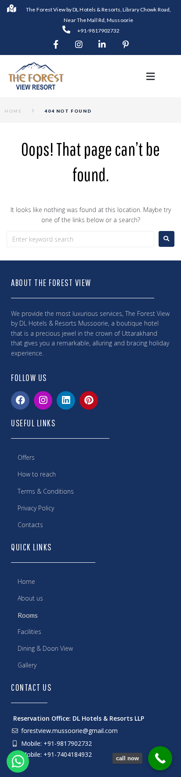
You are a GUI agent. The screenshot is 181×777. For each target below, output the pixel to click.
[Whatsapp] (18, 758)
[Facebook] (20, 400)
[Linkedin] (66, 400)
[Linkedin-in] (102, 44)
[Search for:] (80, 239)
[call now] (160, 758)
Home (13, 111)
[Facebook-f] (55, 44)
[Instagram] (79, 44)
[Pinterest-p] (125, 44)
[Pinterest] (89, 400)
